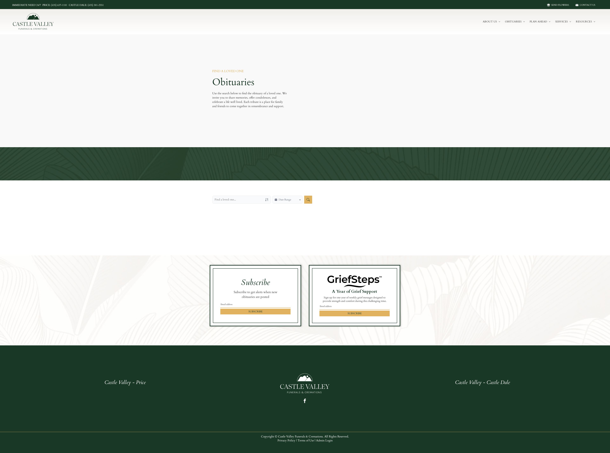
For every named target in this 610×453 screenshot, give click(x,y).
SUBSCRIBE (255, 311)
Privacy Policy (286, 441)
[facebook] (305, 401)
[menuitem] (491, 21)
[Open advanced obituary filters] (266, 199)
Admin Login (324, 441)
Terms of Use (306, 441)
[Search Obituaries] (308, 200)
